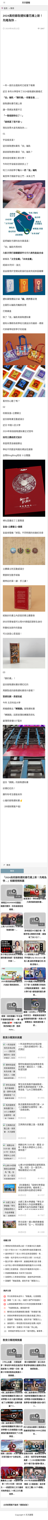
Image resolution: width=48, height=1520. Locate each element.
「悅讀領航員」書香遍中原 (18, 1308)
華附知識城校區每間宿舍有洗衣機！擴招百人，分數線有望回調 (31, 1067)
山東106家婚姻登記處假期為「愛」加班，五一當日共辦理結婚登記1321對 (31, 1167)
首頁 (5, 8)
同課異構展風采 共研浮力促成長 (18, 1273)
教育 (12, 8)
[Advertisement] (24, 57)
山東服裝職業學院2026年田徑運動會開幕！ (25, 1304)
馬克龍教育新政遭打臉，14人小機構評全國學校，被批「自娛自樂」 (31, 1107)
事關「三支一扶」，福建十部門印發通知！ (24, 1300)
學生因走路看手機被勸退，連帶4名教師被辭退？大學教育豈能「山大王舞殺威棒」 (31, 1087)
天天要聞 (26, 2)
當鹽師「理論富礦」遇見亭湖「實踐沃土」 (23, 1281)
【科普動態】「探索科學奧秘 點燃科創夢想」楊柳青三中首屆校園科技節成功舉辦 (31, 1187)
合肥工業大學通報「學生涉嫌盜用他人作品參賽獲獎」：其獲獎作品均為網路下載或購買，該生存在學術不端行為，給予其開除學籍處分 (31, 1207)
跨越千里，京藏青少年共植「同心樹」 (23, 1327)
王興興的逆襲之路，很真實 (31, 1124)
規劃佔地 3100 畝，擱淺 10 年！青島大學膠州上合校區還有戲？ (31, 1147)
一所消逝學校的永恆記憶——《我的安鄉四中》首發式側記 (31, 1046)
